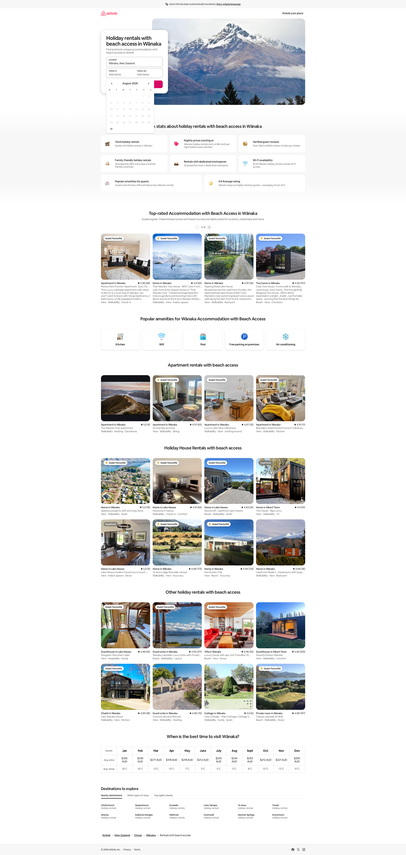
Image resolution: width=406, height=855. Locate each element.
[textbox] (120, 74)
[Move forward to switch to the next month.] (148, 83)
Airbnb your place (292, 13)
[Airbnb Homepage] (109, 13)
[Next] (209, 227)
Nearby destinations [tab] (111, 795)
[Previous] (197, 227)
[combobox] (134, 63)
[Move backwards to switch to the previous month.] (112, 83)
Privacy (127, 849)
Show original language (228, 4)
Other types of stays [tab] (138, 795)
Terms (137, 849)
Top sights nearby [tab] (163, 795)
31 (111, 128)
